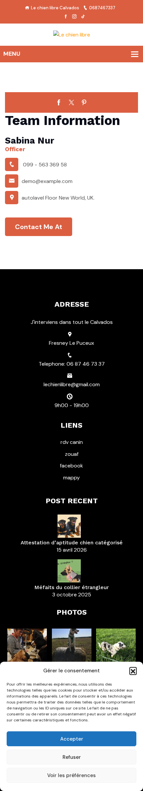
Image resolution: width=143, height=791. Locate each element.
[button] (133, 670)
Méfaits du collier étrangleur (71, 587)
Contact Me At (38, 226)
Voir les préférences (71, 775)
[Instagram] (74, 16)
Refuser (72, 757)
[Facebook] (66, 16)
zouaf (71, 454)
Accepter (71, 739)
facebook (71, 465)
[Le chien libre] (71, 34)
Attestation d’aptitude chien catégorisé (72, 542)
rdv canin (72, 442)
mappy (71, 477)
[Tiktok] (83, 16)
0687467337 (102, 8)
